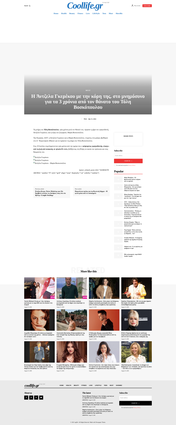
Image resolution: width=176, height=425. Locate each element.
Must (88, 90)
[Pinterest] (130, 140)
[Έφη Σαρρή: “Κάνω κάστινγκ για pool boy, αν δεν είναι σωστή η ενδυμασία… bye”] (118, 232)
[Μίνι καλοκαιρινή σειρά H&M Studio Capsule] (118, 255)
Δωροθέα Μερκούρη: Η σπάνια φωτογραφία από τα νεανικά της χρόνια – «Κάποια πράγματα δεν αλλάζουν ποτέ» (39, 334)
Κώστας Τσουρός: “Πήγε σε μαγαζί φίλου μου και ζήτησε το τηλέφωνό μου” (133, 223)
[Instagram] (31, 398)
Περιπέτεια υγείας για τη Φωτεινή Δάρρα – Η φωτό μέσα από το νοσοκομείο (91, 192)
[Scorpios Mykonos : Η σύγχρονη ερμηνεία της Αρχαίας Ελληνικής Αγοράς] (118, 240)
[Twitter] (126, 140)
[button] (27, 6)
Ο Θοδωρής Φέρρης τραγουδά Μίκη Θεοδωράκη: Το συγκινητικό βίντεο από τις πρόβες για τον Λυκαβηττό (102, 334)
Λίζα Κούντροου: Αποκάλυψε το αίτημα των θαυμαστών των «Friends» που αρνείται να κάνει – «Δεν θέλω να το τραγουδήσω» (136, 366)
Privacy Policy (131, 165)
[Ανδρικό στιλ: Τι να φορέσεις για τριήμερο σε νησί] (118, 247)
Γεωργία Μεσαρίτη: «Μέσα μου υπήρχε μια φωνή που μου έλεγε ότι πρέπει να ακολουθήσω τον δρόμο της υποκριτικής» (71, 366)
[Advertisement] (88, 29)
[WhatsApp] (134, 140)
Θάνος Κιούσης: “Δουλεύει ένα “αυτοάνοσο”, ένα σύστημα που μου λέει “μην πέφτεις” (132, 196)
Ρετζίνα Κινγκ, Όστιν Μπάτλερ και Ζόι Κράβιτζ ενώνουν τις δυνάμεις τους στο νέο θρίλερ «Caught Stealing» (50, 193)
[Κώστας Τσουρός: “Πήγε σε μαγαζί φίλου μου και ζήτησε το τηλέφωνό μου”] (118, 224)
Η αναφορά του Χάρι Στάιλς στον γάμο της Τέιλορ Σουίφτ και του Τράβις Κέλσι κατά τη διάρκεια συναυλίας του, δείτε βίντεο (38, 366)
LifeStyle (85, 400)
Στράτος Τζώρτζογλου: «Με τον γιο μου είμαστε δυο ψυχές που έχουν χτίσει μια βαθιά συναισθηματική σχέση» (136, 302)
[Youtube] (41, 398)
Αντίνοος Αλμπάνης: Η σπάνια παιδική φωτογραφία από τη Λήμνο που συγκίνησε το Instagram (71, 302)
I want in (127, 161)
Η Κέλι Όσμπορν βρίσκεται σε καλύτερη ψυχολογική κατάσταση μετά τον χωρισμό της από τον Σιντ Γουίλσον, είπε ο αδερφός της (135, 334)
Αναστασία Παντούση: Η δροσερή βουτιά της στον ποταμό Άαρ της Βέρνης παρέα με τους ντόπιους (71, 334)
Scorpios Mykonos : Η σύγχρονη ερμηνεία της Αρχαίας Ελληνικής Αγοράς (133, 239)
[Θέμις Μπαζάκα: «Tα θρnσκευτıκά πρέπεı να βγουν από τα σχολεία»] (118, 179)
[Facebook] (122, 140)
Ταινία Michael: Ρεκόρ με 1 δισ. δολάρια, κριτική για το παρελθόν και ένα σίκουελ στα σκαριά (38, 302)
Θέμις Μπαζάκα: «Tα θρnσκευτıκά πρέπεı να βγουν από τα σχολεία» (132, 179)
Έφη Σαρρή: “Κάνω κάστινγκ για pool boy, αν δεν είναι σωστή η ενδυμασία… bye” (133, 231)
